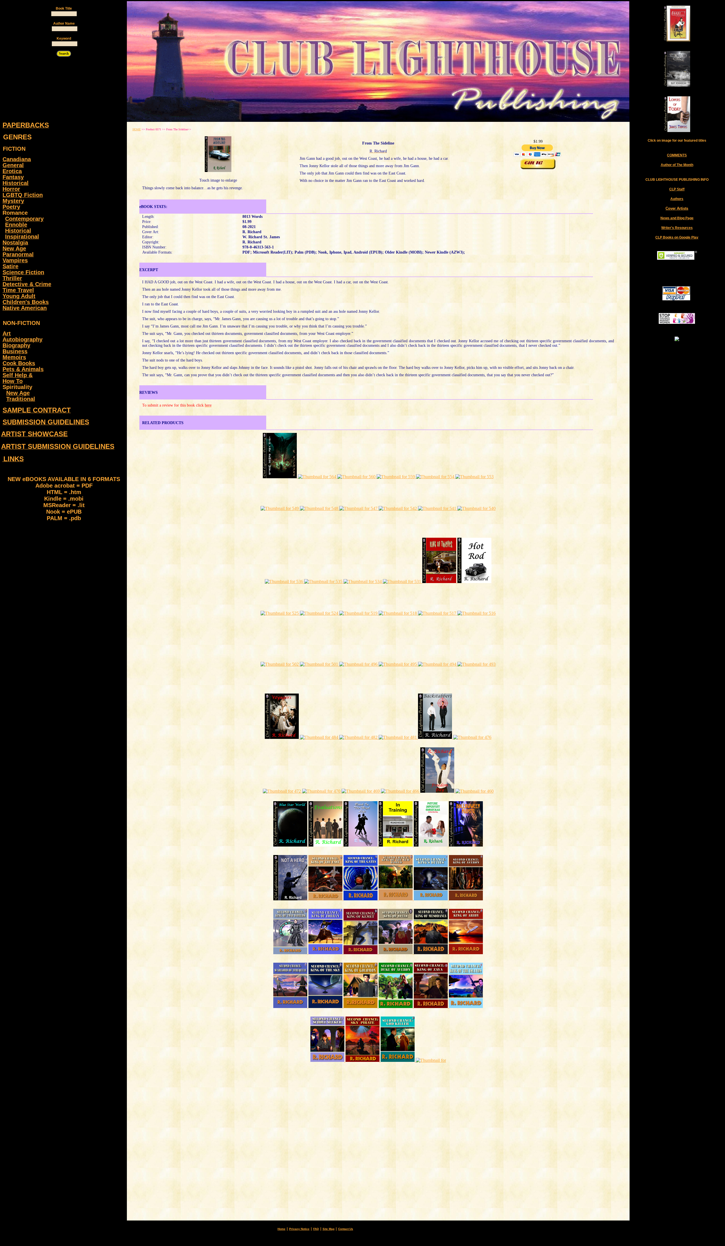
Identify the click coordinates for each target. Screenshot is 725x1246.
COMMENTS (677, 155)
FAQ (316, 1228)
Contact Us (345, 1228)
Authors (676, 199)
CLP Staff (677, 189)
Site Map (328, 1228)
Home (281, 1228)
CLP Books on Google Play (676, 237)
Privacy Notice (299, 1228)
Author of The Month (677, 165)
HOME (137, 129)
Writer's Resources (677, 228)
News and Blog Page (677, 218)
